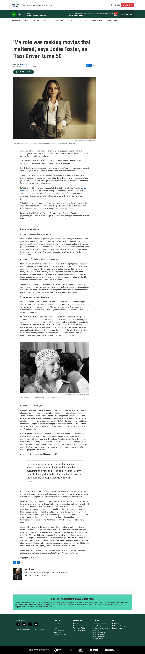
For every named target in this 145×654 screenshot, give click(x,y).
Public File (96, 630)
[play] (13, 14)
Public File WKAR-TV (99, 632)
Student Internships (60, 634)
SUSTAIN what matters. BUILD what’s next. (72, 598)
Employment (58, 632)
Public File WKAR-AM (99, 636)
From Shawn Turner (79, 628)
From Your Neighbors (79, 630)
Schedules (15, 20)
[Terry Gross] (17, 574)
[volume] (19, 14)
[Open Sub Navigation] (22, 20)
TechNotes (115, 624)
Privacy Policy (97, 626)
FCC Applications (98, 639)
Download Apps (117, 628)
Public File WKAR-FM (99, 634)
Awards (75, 624)
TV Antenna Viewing (118, 626)
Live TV (117, 5)
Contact (56, 626)
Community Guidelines (100, 624)
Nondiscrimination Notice (100, 628)
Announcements (78, 626)
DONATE (128, 5)
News (27, 20)
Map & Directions (59, 630)
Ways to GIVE (97, 20)
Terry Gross (23, 64)
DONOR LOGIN (112, 20)
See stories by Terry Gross (35, 575)
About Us (56, 624)
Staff (55, 628)
